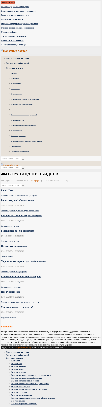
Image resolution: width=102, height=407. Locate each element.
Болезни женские (16, 84)
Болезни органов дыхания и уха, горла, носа (25, 99)
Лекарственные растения (17, 58)
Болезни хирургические (18, 136)
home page (34, 180)
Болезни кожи (15, 89)
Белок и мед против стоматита (15, 15)
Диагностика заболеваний (17, 63)
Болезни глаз (15, 78)
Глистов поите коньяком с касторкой (17, 28)
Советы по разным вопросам (20, 152)
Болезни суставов (16, 131)
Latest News (7, 190)
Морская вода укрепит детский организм (19, 24)
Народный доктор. (24, 347)
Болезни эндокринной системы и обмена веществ (26, 141)
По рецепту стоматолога (12, 19)
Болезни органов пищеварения (20, 110)
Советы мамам (16, 146)
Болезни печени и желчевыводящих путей (24, 115)
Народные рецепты (14, 67)
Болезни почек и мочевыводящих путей (23, 125)
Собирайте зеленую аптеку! (13, 45)
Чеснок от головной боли (12, 40)
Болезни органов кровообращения (21, 104)
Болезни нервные (16, 94)
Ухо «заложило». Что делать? (14, 36)
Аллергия (14, 73)
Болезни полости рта (17, 120)
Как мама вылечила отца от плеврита (18, 11)
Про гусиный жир (9, 32)
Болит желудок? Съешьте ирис (15, 7)
